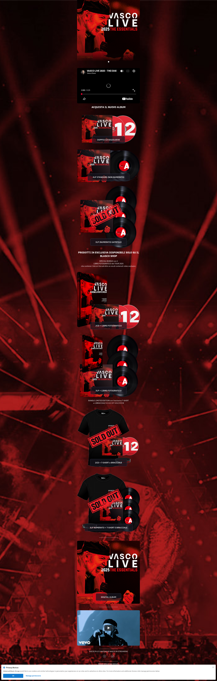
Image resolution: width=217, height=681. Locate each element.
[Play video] (108, 628)
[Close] (213, 667)
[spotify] (104, 656)
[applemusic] (112, 656)
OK (13, 676)
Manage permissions (33, 676)
